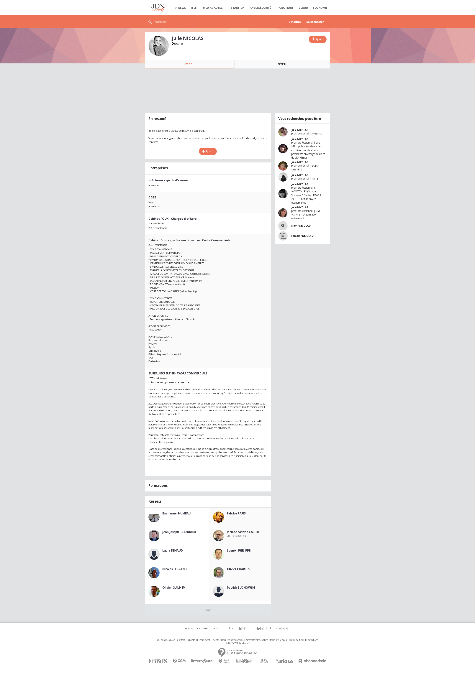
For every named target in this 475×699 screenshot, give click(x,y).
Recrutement (203, 640)
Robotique (285, 7)
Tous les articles (296, 640)
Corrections (312, 640)
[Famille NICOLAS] (283, 236)
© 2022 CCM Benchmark (238, 643)
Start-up (237, 7)
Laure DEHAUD (172, 550)
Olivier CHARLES (238, 569)
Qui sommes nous (166, 640)
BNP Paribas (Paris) (237, 535)
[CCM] (179, 661)
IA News (180, 7)
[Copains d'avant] (244, 661)
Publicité (191, 640)
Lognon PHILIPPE (238, 550)
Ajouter (319, 39)
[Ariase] (284, 661)
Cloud (303, 7)
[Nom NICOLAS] (283, 225)
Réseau (282, 64)
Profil (189, 64)
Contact (181, 640)
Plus (208, 609)
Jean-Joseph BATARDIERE (179, 532)
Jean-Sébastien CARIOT (243, 532)
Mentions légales (278, 640)
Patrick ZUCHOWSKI (241, 587)
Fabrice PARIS (236, 513)
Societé (215, 640)
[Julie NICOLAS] (158, 46)
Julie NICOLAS (299, 130)
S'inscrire (295, 22)
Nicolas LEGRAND (174, 569)
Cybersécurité (260, 7)
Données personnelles (232, 640)
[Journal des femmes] (157, 661)
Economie (320, 7)
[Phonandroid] (313, 661)
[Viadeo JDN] (264, 661)
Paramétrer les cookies (256, 640)
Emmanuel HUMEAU (176, 513)
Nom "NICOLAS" (301, 225)
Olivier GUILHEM (174, 587)
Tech (193, 7)
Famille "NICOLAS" (302, 236)
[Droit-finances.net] (224, 661)
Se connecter (315, 22)
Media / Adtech (214, 7)
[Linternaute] (202, 661)
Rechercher (160, 22)
